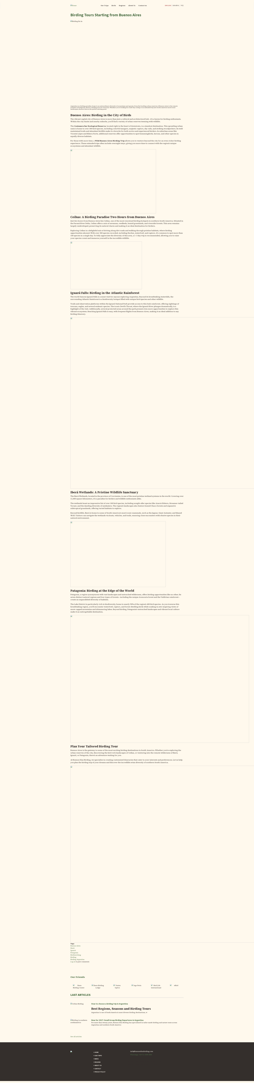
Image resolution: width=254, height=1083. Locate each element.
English (168, 5)
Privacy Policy (100, 1072)
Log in (72, 962)
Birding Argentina (77, 959)
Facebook (151, 5)
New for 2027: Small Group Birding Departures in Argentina (117, 1020)
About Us (131, 5)
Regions (122, 5)
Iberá (72, 948)
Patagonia (74, 953)
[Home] (74, 5)
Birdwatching (75, 955)
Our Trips (105, 5)
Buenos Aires (75, 946)
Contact (98, 1069)
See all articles (76, 1036)
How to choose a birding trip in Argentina (109, 1003)
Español (176, 5)
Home (97, 1052)
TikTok (159, 5)
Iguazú (73, 950)
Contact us (142, 5)
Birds (114, 5)
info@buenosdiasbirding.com (141, 1051)
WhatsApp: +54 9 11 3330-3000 (141, 1055)
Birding (73, 957)
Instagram (155, 5)
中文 (182, 5)
